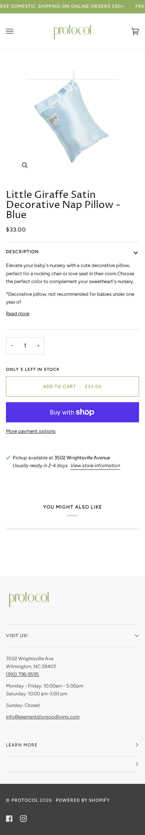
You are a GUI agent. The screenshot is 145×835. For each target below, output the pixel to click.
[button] (72, 764)
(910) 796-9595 (22, 674)
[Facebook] (9, 818)
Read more (17, 313)
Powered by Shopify (83, 800)
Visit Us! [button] (17, 635)
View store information (95, 465)
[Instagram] (23, 818)
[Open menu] (17, 31)
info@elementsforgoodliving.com (43, 717)
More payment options (30, 431)
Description (22, 251)
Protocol (25, 800)
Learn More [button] (22, 745)
